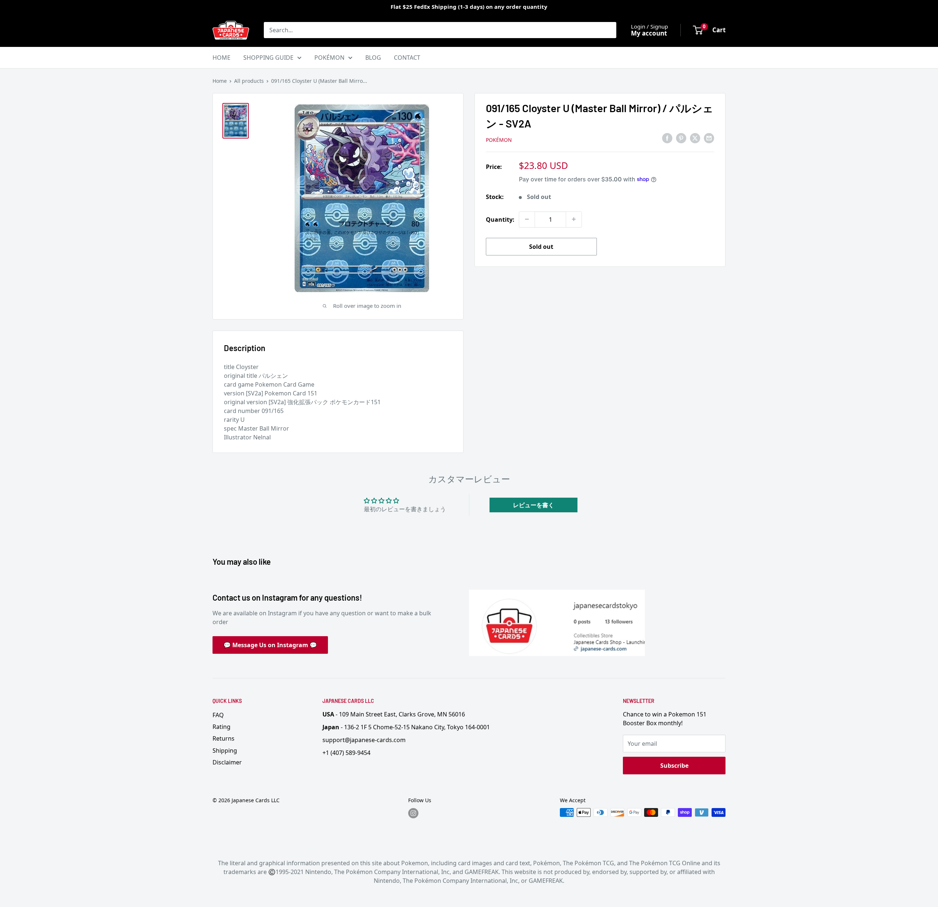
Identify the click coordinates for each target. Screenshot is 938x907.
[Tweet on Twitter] (695, 138)
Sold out (541, 246)
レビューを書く (533, 505)
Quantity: (500, 219)
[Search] (607, 30)
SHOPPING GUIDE (268, 58)
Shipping (225, 750)
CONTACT (407, 58)
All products (249, 80)
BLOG (373, 58)
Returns (223, 738)
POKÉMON (329, 58)
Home (220, 80)
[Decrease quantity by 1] (527, 219)
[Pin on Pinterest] (681, 138)
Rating (221, 727)
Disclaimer (227, 762)
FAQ (218, 715)
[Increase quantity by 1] (573, 219)
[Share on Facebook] (667, 138)
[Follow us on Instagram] (413, 813)
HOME (221, 58)
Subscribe (674, 766)
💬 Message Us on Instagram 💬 (270, 645)
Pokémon (499, 139)
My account (649, 33)
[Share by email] (709, 138)
